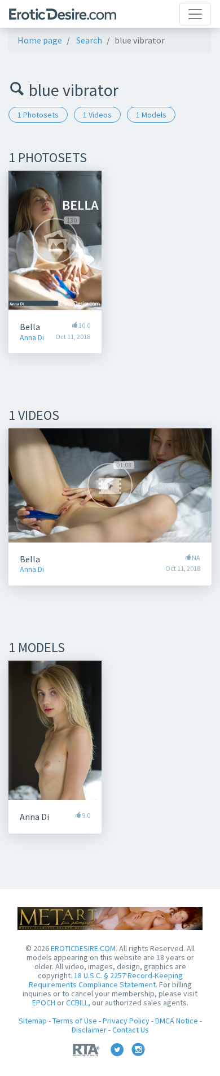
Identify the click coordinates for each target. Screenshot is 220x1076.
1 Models (151, 115)
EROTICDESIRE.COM (83, 948)
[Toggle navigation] (195, 14)
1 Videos (97, 115)
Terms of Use (74, 1021)
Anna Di (32, 337)
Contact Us (130, 1030)
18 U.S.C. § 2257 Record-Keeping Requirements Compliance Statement (106, 980)
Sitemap (33, 1021)
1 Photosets (38, 115)
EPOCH (43, 1002)
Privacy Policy (126, 1021)
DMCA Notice (176, 1021)
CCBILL (77, 1002)
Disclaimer (89, 1030)
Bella (30, 326)
